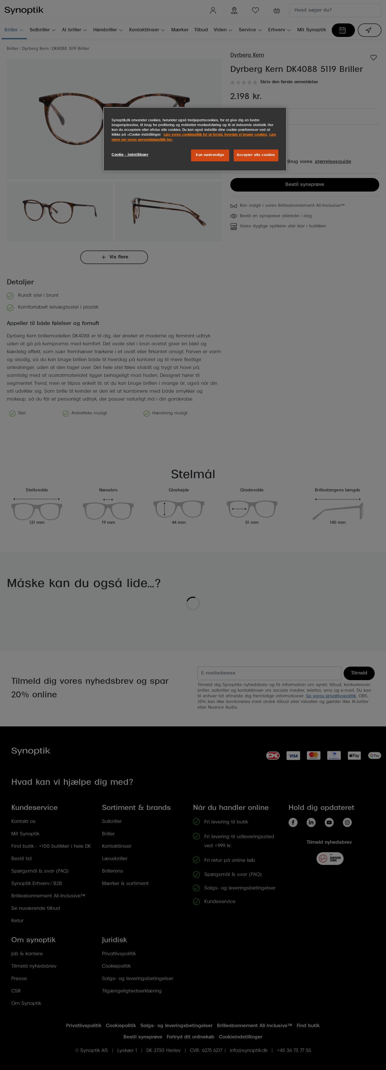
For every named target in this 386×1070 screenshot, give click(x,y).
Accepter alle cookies (256, 155)
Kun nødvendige (210, 155)
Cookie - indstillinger (130, 155)
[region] (195, 139)
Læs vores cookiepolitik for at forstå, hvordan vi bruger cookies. (216, 135)
